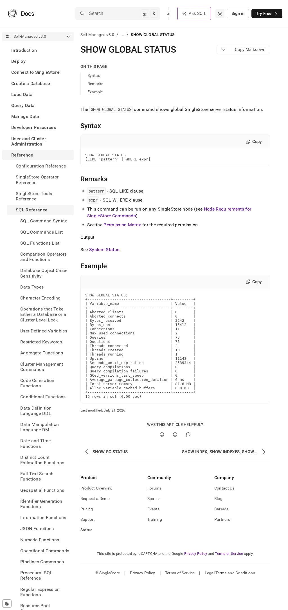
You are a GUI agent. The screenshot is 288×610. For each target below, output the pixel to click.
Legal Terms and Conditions (230, 573)
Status (86, 530)
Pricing (86, 509)
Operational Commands (44, 550)
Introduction (24, 50)
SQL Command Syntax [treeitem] (43, 221)
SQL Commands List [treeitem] (41, 232)
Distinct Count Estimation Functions (42, 460)
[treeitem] (38, 50)
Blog (218, 498)
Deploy (18, 61)
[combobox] (219, 13)
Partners (222, 519)
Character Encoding (40, 298)
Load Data (22, 94)
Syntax (93, 75)
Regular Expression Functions (40, 592)
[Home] (21, 13)
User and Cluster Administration (28, 141)
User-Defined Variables (43, 331)
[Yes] (161, 434)
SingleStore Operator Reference (37, 179)
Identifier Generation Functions (41, 504)
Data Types (32, 287)
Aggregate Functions (41, 353)
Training (154, 519)
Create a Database (30, 83)
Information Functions (43, 517)
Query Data (23, 105)
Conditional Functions (43, 396)
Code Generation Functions (37, 383)
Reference (22, 155)
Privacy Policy (195, 553)
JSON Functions (37, 528)
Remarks (95, 83)
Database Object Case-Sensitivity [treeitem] (43, 273)
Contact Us (224, 488)
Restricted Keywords (41, 342)
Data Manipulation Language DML (39, 427)
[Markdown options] (223, 49)
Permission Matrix (122, 224)
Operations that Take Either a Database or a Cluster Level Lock (43, 314)
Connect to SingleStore (35, 72)
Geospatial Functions (42, 490)
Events (153, 509)
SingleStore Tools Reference (34, 196)
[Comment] (188, 434)
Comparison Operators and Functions (43, 256)
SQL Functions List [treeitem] (40, 243)
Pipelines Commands (42, 561)
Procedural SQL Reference (36, 575)
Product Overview (96, 488)
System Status (104, 249)
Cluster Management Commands (41, 366)
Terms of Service (229, 553)
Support (87, 519)
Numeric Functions (39, 539)
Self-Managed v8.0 (97, 34)
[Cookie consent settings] (7, 603)
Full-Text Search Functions (36, 476)
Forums (154, 488)
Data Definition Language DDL (36, 410)
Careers (221, 509)
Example (95, 92)
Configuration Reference (41, 166)
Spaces (154, 498)
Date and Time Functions (35, 443)
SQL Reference (32, 210)
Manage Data (25, 116)
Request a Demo (95, 498)
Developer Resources (33, 127)
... (122, 34)
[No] (175, 434)
